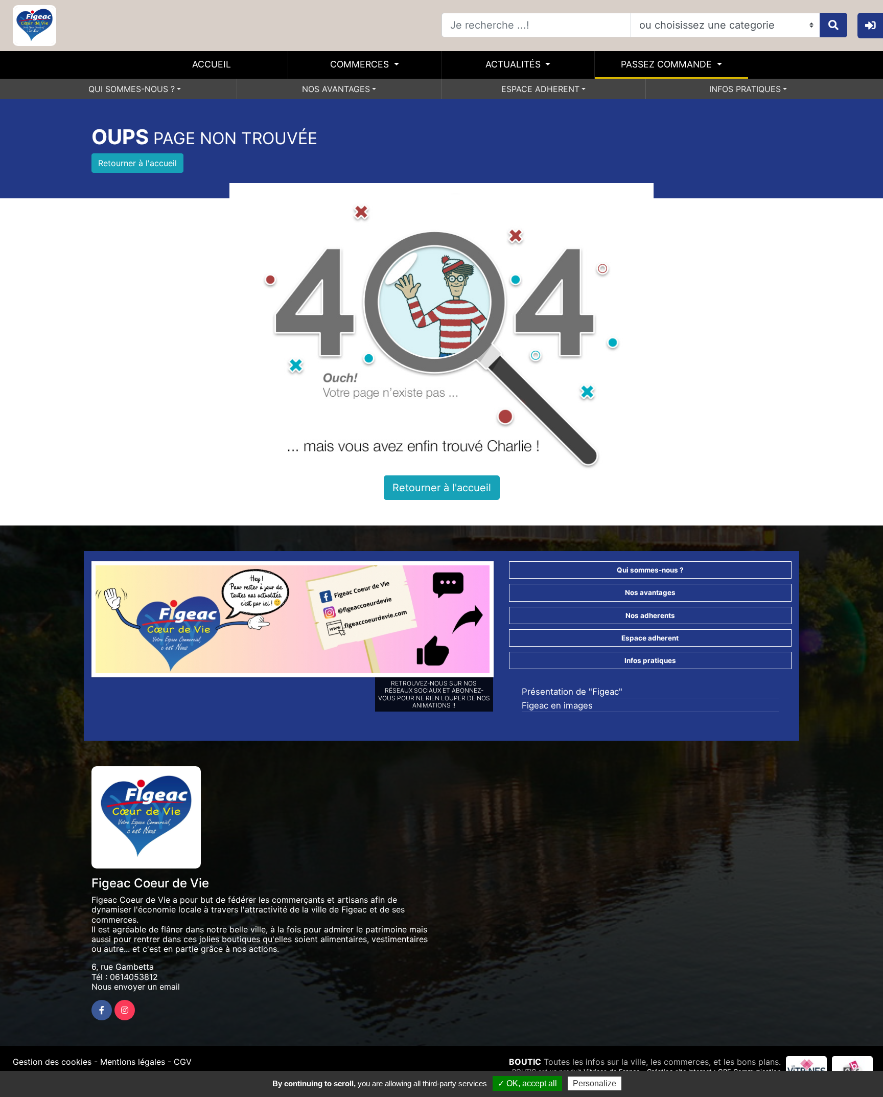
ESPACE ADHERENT (540, 89)
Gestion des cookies (52, 1062)
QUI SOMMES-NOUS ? (131, 89)
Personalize (594, 1083)
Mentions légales (132, 1062)
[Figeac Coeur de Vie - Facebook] (101, 1010)
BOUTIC (525, 1062)
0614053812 (134, 977)
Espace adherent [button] (650, 638)
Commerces (360, 64)
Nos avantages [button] (650, 592)
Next (505, 621)
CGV (183, 1062)
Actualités (514, 64)
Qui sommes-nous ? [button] (650, 570)
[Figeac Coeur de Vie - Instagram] (124, 1010)
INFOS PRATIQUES (745, 89)
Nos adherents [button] (650, 615)
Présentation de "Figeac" (572, 692)
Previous (80, 621)
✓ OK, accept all (527, 1083)
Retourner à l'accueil (137, 163)
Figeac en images (557, 705)
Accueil (211, 64)
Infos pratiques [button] (650, 660)
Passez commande (667, 64)
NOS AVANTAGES (336, 89)
